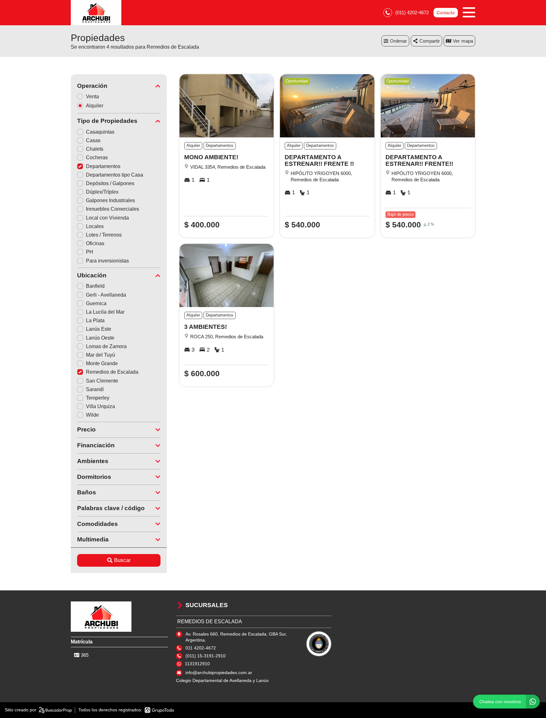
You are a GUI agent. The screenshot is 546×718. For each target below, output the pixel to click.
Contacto (446, 12)
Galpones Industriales (110, 200)
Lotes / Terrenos (104, 235)
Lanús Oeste (100, 338)
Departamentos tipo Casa (114, 175)
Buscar (122, 560)
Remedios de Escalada (112, 372)
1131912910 (197, 663)
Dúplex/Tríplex (102, 192)
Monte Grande (102, 363)
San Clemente (102, 380)
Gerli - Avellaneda (106, 295)
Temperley (97, 398)
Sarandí (95, 389)
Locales (95, 226)
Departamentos (103, 166)
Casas (93, 140)
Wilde (92, 415)
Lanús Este (98, 329)
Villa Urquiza (100, 406)
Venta (92, 96)
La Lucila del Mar (105, 312)
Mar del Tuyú (100, 355)
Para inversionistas (107, 260)
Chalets (94, 149)
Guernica (96, 303)
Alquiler (94, 105)
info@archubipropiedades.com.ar (218, 672)
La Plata (95, 320)
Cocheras (97, 157)
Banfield (95, 286)
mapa (467, 41)
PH (89, 252)
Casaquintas (100, 132)
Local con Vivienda (107, 217)
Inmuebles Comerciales (112, 209)
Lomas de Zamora (106, 346)
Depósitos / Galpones (110, 183)
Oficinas (95, 243)
